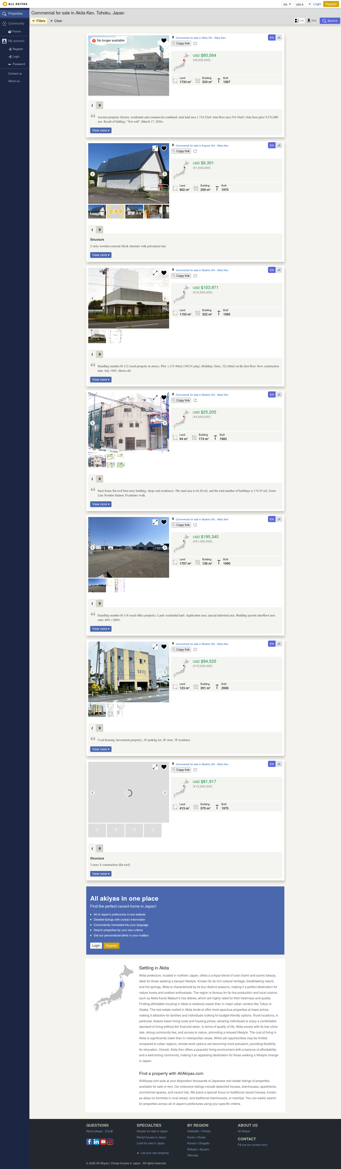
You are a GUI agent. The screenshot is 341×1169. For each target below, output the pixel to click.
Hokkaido (193, 1131)
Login (317, 4)
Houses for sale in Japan (152, 1131)
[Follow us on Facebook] (89, 1144)
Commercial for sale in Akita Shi (194, 38)
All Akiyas (244, 1131)
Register (331, 4)
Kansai (191, 1143)
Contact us (15, 73)
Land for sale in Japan (151, 1143)
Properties (15, 13)
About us (14, 81)
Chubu (201, 1137)
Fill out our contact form (252, 1144)
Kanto (191, 1137)
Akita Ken (220, 38)
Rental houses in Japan (151, 1137)
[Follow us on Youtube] (103, 1144)
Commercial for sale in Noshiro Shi (195, 270)
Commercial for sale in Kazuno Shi (195, 145)
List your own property (153, 1153)
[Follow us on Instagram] (110, 1144)
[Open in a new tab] (195, 43)
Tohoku (206, 1131)
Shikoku (192, 1149)
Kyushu (204, 1149)
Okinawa (192, 1155)
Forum (17, 31)
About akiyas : (99, 1131)
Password (19, 64)
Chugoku (204, 1143)
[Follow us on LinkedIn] (96, 1144)
